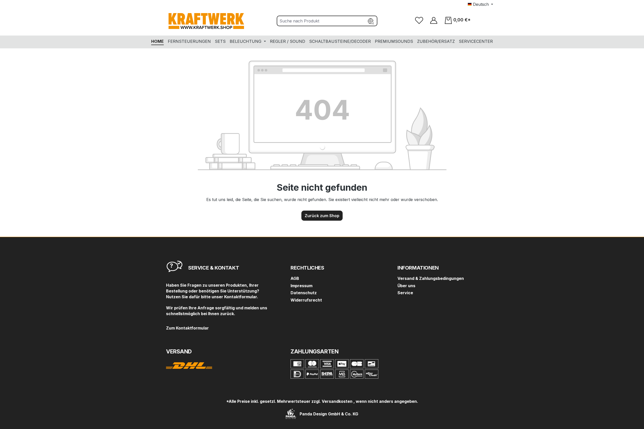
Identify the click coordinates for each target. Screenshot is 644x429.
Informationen (418, 268)
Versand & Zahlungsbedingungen (430, 278)
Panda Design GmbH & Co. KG (328, 413)
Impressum (301, 285)
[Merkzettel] (419, 20)
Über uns (406, 285)
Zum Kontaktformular (187, 328)
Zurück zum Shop (322, 215)
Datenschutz (304, 292)
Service (405, 292)
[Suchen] (371, 21)
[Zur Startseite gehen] (206, 21)
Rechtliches (307, 268)
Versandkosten (337, 401)
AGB (295, 278)
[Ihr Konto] (433, 20)
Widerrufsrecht (306, 300)
